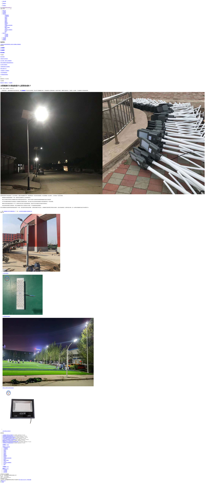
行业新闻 (6, 35)
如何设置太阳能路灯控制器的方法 (25, 211)
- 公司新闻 (5, 469)
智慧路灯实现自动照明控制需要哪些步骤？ (11, 441)
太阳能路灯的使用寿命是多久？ (9, 436)
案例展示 (4, 3)
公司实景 (4, 37)
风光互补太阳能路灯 (8, 29)
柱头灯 (6, 30)
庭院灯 (6, 21)
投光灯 (6, 26)
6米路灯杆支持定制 (4, 58)
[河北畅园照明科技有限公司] (6, 7)
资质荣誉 (4, 12)
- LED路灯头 (5, 449)
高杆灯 (6, 17)
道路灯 (6, 20)
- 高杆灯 (4, 450)
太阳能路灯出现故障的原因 (8, 442)
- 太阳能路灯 (5, 447)
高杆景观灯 (2, 56)
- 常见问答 (5, 472)
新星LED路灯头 (11, 44)
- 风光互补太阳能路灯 (7, 462)
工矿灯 (6, 28)
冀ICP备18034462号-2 (23, 479)
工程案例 (4, 38)
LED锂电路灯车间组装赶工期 (8, 438)
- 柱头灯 (4, 463)
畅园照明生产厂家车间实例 (8, 440)
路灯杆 (6, 24)
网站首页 (4, 10)
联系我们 (4, 5)
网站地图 (4, 1)
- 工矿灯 (4, 461)
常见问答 (6, 36)
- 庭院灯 (4, 454)
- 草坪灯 (4, 452)
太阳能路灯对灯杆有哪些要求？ (9, 211)
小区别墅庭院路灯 (3, 72)
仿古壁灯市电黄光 (3, 64)
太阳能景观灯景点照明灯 (5, 66)
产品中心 (6, 446)
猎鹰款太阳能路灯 (17, 44)
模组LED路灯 (7, 27)
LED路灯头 (7, 16)
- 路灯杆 (4, 456)
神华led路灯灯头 (3, 68)
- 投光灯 (4, 459)
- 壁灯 (4, 464)
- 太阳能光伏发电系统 (7, 458)
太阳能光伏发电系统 (8, 25)
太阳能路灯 (7, 15)
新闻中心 (4, 33)
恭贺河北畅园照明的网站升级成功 (9, 437)
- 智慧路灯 (5, 455)
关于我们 (4, 11)
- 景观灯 (4, 451)
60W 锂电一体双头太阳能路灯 (6, 60)
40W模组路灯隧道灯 (4, 74)
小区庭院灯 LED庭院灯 (4, 70)
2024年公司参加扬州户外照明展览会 (9, 439)
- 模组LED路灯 (6, 460)
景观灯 (6, 18)
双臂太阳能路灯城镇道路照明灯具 (6, 62)
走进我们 (6, 444)
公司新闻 (6, 34)
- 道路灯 (4, 453)
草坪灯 (6, 19)
